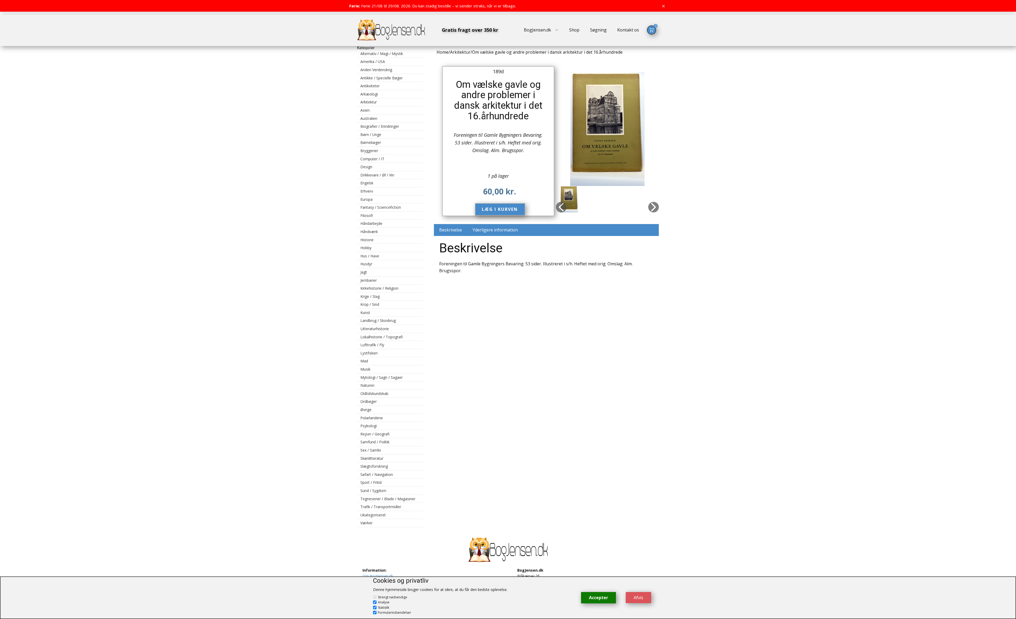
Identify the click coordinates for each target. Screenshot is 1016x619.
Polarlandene (371, 417)
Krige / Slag (370, 296)
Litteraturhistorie (374, 328)
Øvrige (365, 409)
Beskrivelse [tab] (450, 230)
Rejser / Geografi (374, 433)
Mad (364, 360)
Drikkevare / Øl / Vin (377, 174)
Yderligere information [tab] (495, 230)
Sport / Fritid (371, 482)
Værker (366, 522)
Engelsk (366, 182)
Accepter (598, 597)
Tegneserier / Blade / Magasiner (387, 498)
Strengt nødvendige (392, 597)
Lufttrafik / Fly (372, 344)
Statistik (383, 607)
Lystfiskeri (369, 353)
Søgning (598, 30)
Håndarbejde (371, 223)
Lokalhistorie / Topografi (381, 336)
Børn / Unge (370, 134)
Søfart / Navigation (376, 474)
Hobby (365, 247)
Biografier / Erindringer (379, 126)
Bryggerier (369, 150)
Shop (574, 30)
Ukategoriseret (373, 514)
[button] (561, 207)
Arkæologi (369, 94)
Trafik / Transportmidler (380, 506)
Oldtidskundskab (374, 393)
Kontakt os (628, 30)
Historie (367, 239)
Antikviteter (370, 85)
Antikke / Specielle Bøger (381, 77)
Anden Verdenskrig (376, 69)
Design (366, 166)
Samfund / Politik (374, 441)
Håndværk (369, 231)
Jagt (363, 272)
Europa (366, 199)
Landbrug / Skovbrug (378, 320)
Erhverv (366, 191)
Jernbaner (368, 280)
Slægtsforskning (374, 466)
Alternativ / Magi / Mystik (381, 53)
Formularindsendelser (394, 612)
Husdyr (366, 263)
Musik (365, 369)
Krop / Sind (369, 304)
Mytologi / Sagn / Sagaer (381, 377)
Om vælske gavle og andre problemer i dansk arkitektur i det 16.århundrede (498, 100)
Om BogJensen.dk (377, 576)
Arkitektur (368, 101)
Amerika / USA (372, 61)
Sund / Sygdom (373, 490)
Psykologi (368, 425)
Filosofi (366, 215)
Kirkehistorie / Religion (379, 288)
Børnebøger (370, 142)
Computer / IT (372, 158)
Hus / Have (369, 255)
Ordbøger (368, 401)
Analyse (383, 602)
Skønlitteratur (371, 458)
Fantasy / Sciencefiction (380, 207)
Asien (365, 110)
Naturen (367, 385)
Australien (368, 118)
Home (442, 52)
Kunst (365, 312)
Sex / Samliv (370, 450)
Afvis (638, 597)
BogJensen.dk (537, 30)
